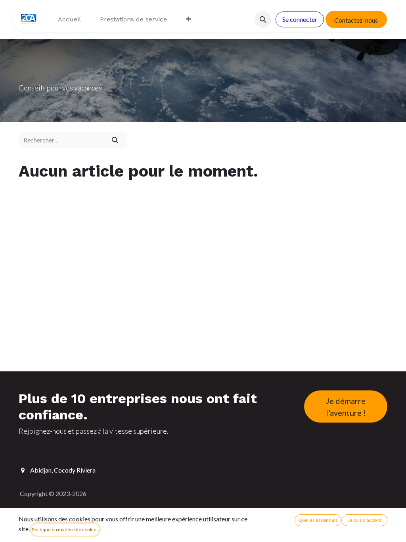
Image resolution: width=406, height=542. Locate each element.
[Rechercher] (115, 140)
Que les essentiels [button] (318, 520)
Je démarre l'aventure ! (346, 406)
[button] (263, 19)
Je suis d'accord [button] (364, 520)
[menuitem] (69, 19)
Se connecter (299, 19)
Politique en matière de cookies (65, 529)
